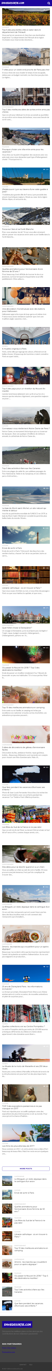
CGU (30, 1365)
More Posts (26, 1169)
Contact (23, 1365)
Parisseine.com (8, 1352)
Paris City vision (9, 1348)
